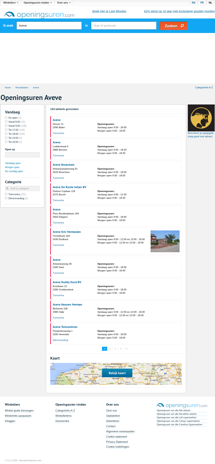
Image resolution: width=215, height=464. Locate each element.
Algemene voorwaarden (120, 431)
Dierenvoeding (60, 340)
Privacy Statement (117, 441)
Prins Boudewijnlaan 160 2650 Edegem (66, 215)
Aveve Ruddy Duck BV (67, 282)
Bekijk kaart (117, 373)
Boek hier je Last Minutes (109, 11)
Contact (110, 426)
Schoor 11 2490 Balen (59, 126)
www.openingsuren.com (30, 460)
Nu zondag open (14, 171)
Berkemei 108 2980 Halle (60, 310)
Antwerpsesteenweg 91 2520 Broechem (65, 170)
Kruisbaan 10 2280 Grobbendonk (63, 288)
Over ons (111, 410)
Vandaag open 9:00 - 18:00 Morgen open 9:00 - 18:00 (111, 127)
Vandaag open (13, 163)
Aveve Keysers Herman (67, 304)
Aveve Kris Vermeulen (67, 231)
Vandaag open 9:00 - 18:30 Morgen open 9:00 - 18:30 (111, 149)
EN (193, 2)
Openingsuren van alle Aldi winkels (173, 410)
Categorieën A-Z (204, 87)
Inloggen (10, 421)
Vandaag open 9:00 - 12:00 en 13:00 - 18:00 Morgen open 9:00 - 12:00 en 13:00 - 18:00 (121, 239)
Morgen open (12, 167)
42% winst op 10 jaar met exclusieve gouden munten (179, 11)
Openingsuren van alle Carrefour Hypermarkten (179, 424)
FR (202, 2)
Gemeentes (62, 421)
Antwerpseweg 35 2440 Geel (62, 265)
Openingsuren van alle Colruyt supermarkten (178, 421)
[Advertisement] (107, 58)
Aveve (56, 119)
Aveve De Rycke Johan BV (69, 187)
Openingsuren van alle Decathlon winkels (177, 414)
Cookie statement (116, 436)
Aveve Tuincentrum (65, 326)
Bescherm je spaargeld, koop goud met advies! (201, 135)
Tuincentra (58, 133)
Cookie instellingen (117, 446)
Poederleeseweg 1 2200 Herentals (63, 333)
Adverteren (112, 421)
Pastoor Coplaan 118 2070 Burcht (64, 193)
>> (126, 349)
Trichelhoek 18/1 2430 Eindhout (61, 238)
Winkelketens (63, 415)
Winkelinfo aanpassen (18, 415)
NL (210, 2)
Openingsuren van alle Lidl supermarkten (176, 417)
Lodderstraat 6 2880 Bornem (60, 148)
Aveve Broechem (63, 164)
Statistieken (113, 415)
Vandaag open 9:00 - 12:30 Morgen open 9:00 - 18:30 (111, 194)
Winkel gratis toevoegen (19, 410)
